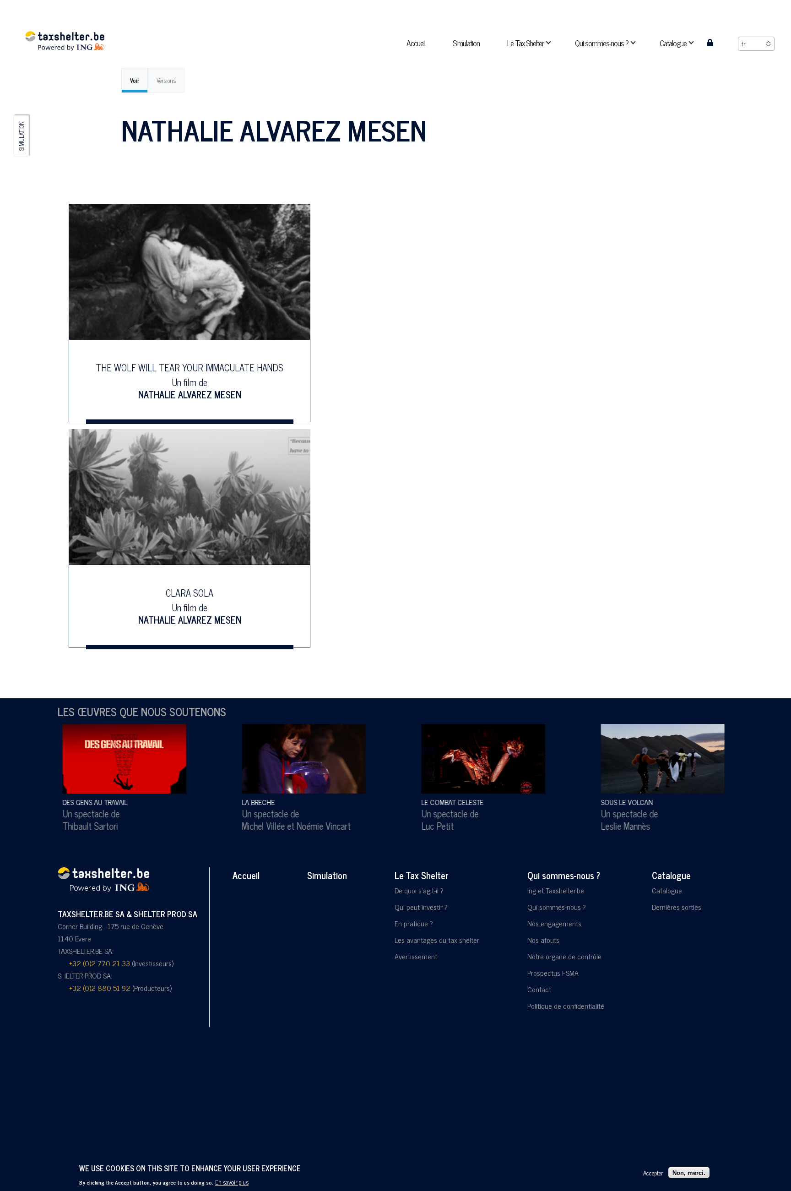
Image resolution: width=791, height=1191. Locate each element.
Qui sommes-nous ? (563, 875)
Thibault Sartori (86, 825)
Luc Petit (433, 825)
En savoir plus (232, 1182)
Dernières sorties (676, 907)
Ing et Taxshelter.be (555, 890)
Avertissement (416, 956)
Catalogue (671, 875)
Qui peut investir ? (421, 907)
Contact (539, 989)
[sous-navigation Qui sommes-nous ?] (638, 42)
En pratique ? (414, 923)
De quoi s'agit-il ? (419, 890)
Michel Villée (258, 825)
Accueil (246, 875)
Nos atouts (543, 940)
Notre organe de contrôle (564, 956)
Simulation (21, 136)
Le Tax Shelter (422, 875)
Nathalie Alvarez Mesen (189, 394)
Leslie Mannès (620, 825)
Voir (134, 80)
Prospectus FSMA (553, 973)
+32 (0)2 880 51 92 (99, 988)
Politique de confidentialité (565, 1006)
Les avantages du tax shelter (437, 940)
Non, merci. (688, 1172)
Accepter (653, 1172)
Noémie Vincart (319, 825)
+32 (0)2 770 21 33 (99, 963)
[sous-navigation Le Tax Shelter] (554, 42)
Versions (166, 80)
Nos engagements (554, 923)
